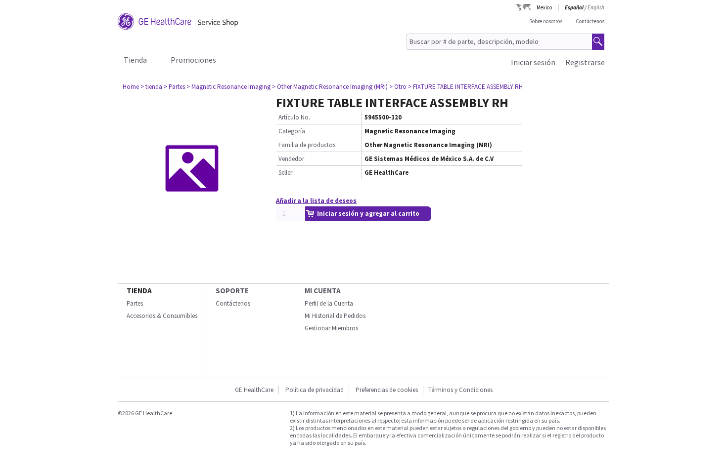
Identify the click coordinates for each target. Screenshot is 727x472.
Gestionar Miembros (331, 328)
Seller (285, 172)
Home (131, 86)
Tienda (135, 60)
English (596, 7)
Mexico (544, 7)
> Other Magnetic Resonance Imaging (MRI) (330, 86)
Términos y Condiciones (460, 390)
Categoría (291, 131)
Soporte (232, 290)
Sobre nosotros (545, 21)
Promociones (193, 60)
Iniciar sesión (533, 62)
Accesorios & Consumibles (162, 316)
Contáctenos (590, 21)
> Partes (174, 86)
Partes (135, 303)
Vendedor (291, 159)
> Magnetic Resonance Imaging (228, 86)
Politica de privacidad (314, 390)
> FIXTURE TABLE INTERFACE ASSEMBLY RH (465, 86)
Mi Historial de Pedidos (335, 316)
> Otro (398, 86)
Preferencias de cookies (387, 390)
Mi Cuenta (323, 290)
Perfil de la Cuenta (329, 303)
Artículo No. (294, 117)
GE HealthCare (254, 390)
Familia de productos (306, 145)
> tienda (151, 86)
